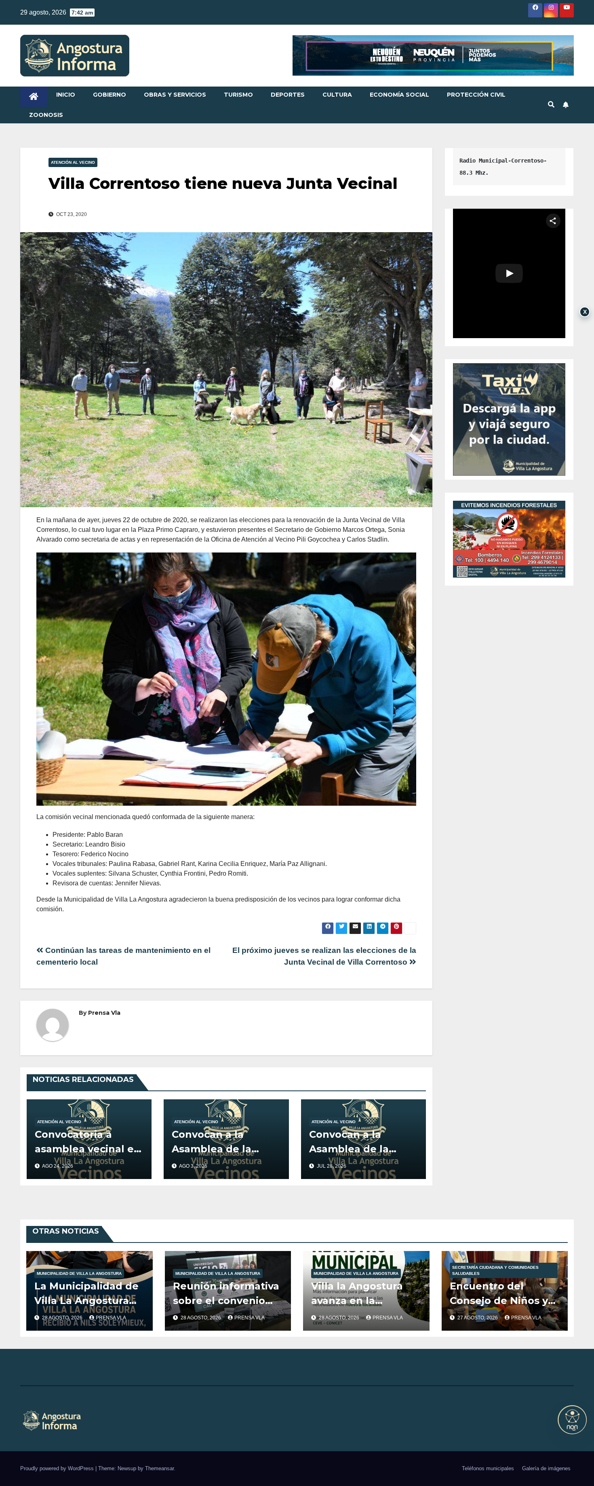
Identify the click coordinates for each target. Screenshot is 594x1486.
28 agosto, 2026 (63, 1318)
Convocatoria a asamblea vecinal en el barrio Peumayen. (88, 1148)
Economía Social (399, 94)
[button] (551, 104)
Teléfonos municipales (488, 1468)
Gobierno (109, 94)
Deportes (288, 94)
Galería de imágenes (546, 1468)
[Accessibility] (572, 1419)
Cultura (337, 94)
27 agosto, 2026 (478, 1318)
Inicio (65, 94)
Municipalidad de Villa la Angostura (79, 1273)
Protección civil (476, 94)
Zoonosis (46, 115)
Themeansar (159, 1468)
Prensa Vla (104, 1012)
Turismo (238, 94)
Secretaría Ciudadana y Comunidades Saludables (495, 1270)
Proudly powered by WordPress (57, 1468)
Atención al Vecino (73, 162)
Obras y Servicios (175, 94)
